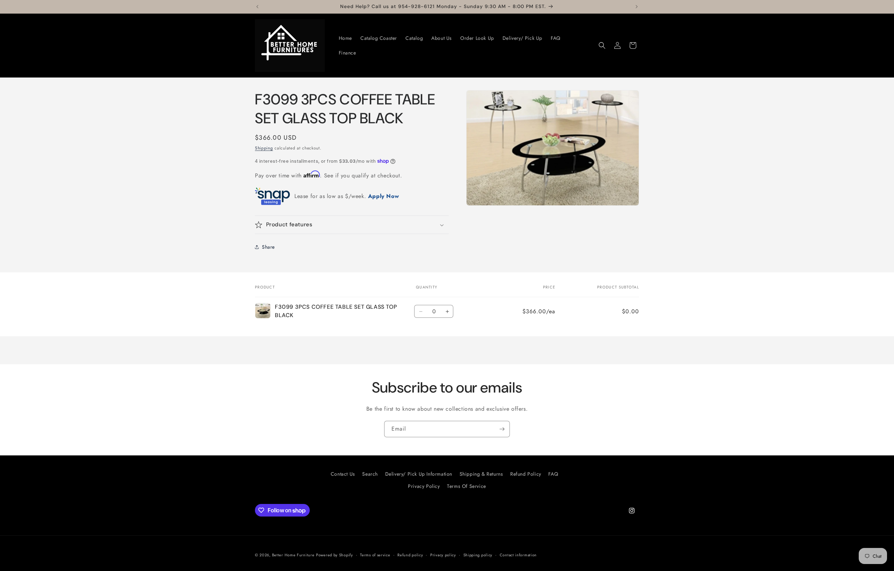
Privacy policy (443, 555)
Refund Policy (525, 473)
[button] (602, 45)
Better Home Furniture (293, 555)
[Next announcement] (636, 6)
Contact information (518, 555)
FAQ (553, 473)
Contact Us (343, 473)
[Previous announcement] (257, 6)
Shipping (264, 148)
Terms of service (375, 555)
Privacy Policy (424, 486)
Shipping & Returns (481, 473)
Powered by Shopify (334, 555)
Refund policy (410, 555)
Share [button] (268, 246)
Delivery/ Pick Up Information (418, 473)
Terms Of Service (466, 486)
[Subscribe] (502, 429)
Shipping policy (478, 555)
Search (370, 473)
